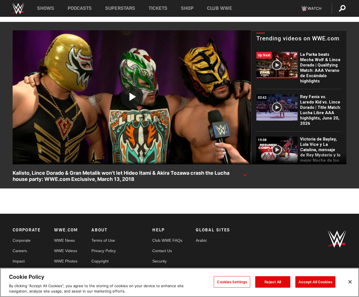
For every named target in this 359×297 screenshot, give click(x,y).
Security (159, 261)
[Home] (17, 8)
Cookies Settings (232, 282)
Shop (187, 8)
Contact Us (162, 250)
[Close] (350, 282)
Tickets (158, 8)
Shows (45, 8)
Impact (19, 261)
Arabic (201, 240)
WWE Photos (65, 261)
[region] (179, 282)
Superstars (120, 8)
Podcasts (80, 8)
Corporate (22, 240)
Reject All (272, 282)
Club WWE (219, 8)
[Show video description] (245, 173)
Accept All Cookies (315, 282)
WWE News (64, 240)
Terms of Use (103, 240)
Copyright (100, 261)
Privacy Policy (103, 250)
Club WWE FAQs (167, 240)
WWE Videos (65, 250)
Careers (20, 250)
